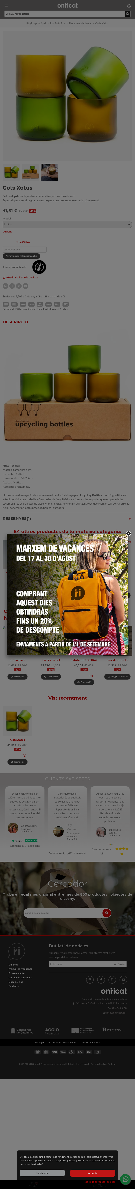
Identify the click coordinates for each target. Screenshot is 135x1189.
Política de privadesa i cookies (99, 1181)
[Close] (128, 533)
